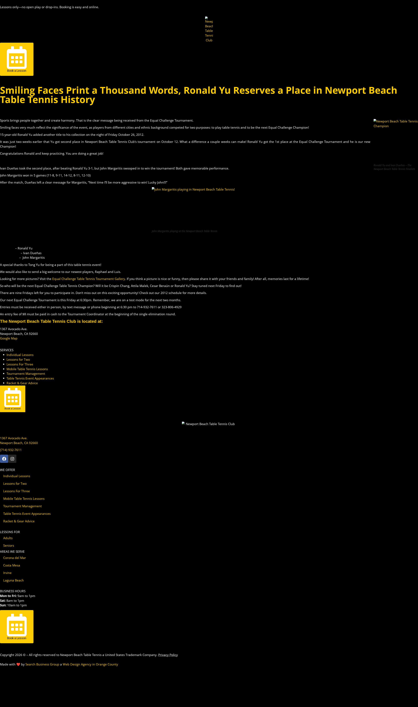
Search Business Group (42, 664)
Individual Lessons (20, 355)
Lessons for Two (18, 359)
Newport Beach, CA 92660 (19, 443)
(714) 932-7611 (11, 450)
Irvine (7, 573)
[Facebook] (4, 459)
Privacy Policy (168, 655)
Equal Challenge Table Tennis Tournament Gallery (88, 279)
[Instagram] (12, 459)
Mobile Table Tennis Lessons (27, 369)
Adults (8, 538)
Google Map (8, 338)
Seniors (8, 545)
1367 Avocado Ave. (13, 438)
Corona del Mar (14, 558)
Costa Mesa (11, 565)
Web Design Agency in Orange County (90, 664)
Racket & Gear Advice (22, 383)
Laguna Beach (13, 580)
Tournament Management (26, 373)
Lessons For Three (20, 364)
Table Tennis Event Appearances (30, 378)
